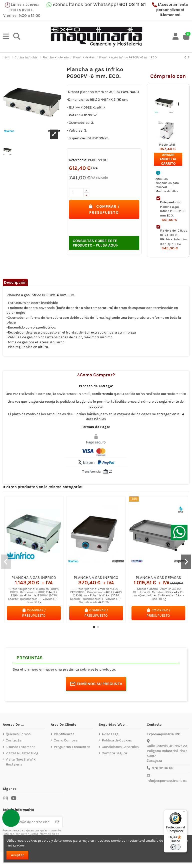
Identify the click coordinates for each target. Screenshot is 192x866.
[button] (94, 627)
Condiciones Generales (120, 747)
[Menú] (184, 813)
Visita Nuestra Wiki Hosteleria (21, 762)
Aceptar (17, 855)
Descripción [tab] (15, 282)
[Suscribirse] (57, 822)
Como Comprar (66, 740)
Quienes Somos (18, 734)
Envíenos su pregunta (99, 683)
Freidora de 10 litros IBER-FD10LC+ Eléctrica (173, 235)
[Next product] (188, 57)
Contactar (14, 740)
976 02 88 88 (163, 768)
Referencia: (78, 160)
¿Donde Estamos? (20, 747)
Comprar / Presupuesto (104, 209)
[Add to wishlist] (26, 570)
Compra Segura (114, 753)
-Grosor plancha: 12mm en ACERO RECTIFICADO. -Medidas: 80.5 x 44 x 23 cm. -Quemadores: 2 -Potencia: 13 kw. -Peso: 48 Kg (158, 594)
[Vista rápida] (40, 570)
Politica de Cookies (117, 740)
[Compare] (33, 570)
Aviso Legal (111, 734)
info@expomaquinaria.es (167, 781)
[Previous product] (185, 57)
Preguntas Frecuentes (72, 747)
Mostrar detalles (167, 191)
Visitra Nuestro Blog (22, 753)
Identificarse (64, 734)
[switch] (175, 847)
